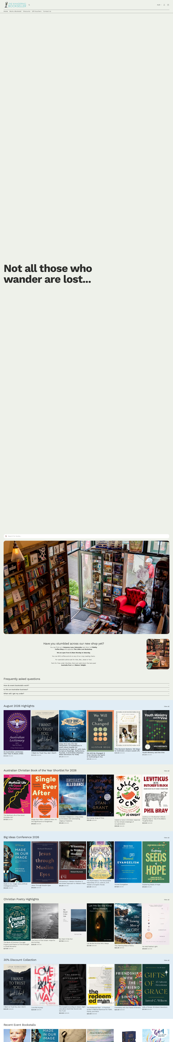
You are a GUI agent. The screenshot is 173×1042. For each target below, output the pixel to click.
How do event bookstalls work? (16, 685)
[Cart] (168, 5)
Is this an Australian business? (16, 689)
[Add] (27, 747)
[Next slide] (166, 862)
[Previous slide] (145, 862)
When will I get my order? (14, 693)
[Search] (29, 5)
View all (166, 706)
